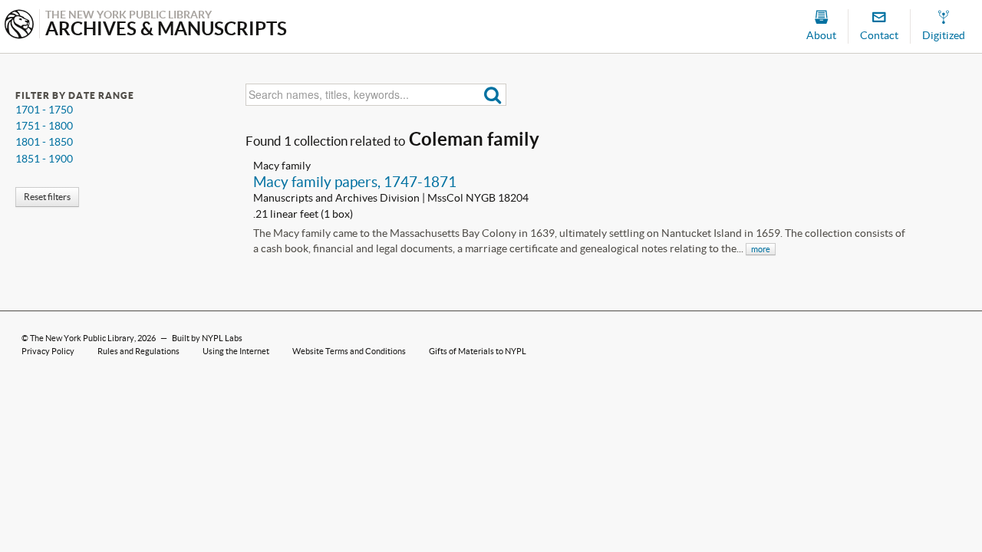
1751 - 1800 (44, 126)
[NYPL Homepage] (19, 25)
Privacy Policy (47, 351)
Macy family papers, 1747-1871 (354, 181)
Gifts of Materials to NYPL (477, 351)
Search (492, 95)
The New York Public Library (82, 338)
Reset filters (47, 197)
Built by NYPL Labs (207, 338)
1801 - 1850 (44, 142)
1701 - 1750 (44, 110)
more (760, 249)
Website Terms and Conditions (349, 351)
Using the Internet (236, 351)
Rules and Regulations (138, 351)
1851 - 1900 (44, 159)
